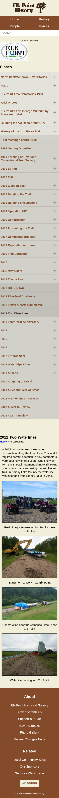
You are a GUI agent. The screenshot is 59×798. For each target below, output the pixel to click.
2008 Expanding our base (28, 245)
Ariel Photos (28, 102)
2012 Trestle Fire (28, 279)
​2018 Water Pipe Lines (28, 364)
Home (14, 19)
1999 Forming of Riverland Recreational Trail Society (28, 158)
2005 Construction (28, 219)
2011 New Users (28, 270)
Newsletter (31, 782)
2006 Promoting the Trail (28, 228)
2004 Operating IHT (28, 211)
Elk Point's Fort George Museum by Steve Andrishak (28, 113)
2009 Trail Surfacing (28, 253)
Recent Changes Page (29, 739)
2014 (28, 330)
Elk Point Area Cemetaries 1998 (22, 94)
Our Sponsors (29, 766)
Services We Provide (29, 773)
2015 (28, 338)
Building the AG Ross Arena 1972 (28, 122)
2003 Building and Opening (28, 202)
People (15, 26)
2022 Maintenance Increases (20, 398)
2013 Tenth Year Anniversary (28, 321)
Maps (28, 85)
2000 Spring (28, 168)
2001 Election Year (28, 185)
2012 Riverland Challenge (18, 296)
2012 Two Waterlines (14, 313)
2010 (28, 262)
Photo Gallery (29, 732)
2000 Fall (7, 177)
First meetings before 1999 (19, 140)
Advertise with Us (29, 712)
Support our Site (29, 719)
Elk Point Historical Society (29, 705)
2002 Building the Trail (28, 194)
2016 (28, 347)
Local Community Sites (30, 759)
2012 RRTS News (12, 287)
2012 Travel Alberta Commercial (22, 304)
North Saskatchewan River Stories (28, 77)
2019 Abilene (28, 373)
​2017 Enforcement (28, 356)
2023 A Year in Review (15, 407)
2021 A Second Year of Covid (20, 390)
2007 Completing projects (28, 236)
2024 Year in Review (14, 415)
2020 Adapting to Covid (16, 381)
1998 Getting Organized (16, 148)
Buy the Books (29, 725)
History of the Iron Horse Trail (28, 131)
